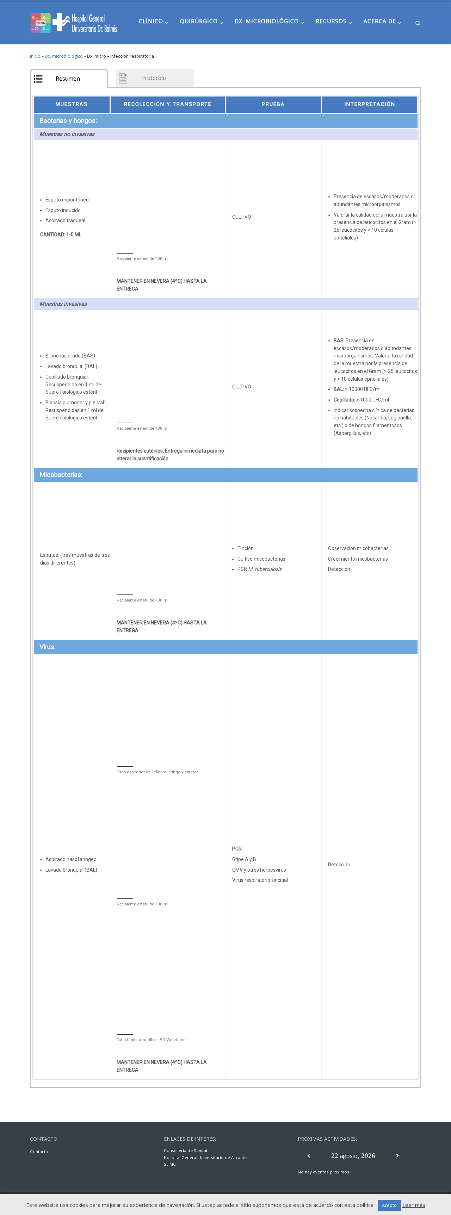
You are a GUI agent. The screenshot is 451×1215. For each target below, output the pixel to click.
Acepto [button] (389, 1205)
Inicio (35, 56)
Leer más (413, 1204)
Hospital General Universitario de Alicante (205, 1157)
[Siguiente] (398, 1155)
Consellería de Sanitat (186, 1150)
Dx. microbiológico (64, 56)
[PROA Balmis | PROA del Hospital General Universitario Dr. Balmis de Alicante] (74, 21)
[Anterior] (309, 1155)
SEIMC (170, 1164)
